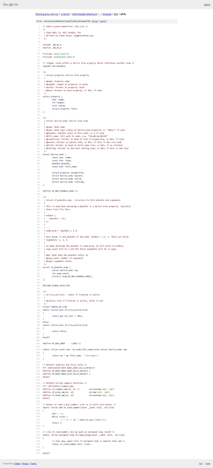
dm (116, 14)
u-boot (65, 14)
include (106, 14)
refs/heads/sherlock (84, 14)
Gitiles (17, 463)
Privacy (25, 463)
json (207, 463)
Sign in (207, 4)
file (95, 21)
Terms (33, 463)
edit (103, 21)
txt (201, 463)
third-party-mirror (47, 14)
